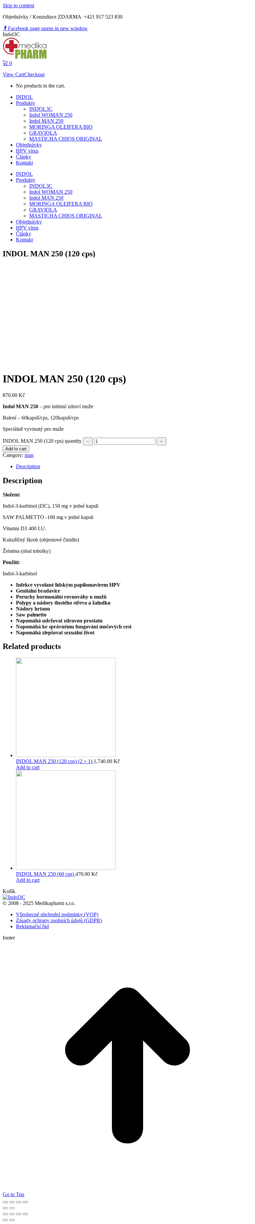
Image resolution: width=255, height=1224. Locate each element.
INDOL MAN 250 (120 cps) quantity (42, 441)
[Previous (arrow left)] (5, 1208)
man (29, 455)
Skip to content (18, 5)
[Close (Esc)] (5, 1202)
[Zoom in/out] (25, 1202)
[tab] (134, 467)
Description (28, 466)
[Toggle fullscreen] (18, 1202)
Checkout (34, 74)
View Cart (13, 74)
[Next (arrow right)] (12, 1208)
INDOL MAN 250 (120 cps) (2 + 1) (55, 761)
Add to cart (16, 448)
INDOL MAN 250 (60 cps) (45, 874)
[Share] (12, 1202)
